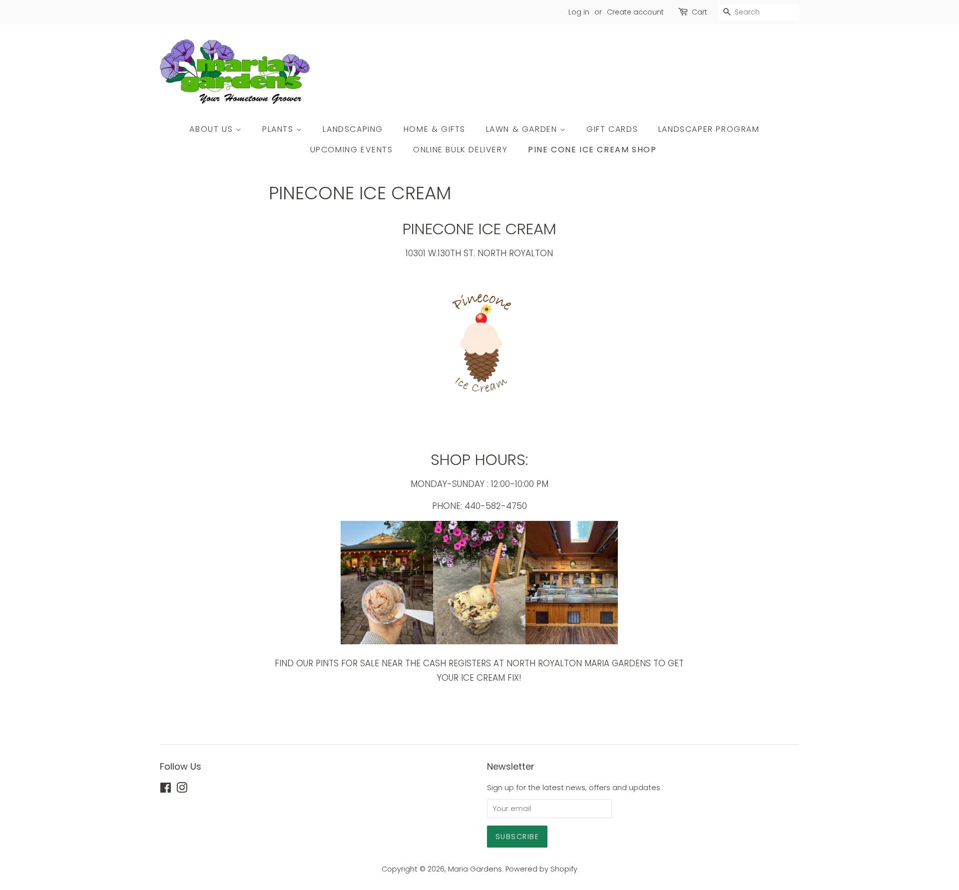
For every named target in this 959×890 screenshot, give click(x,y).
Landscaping (353, 129)
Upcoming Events (351, 149)
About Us (212, 129)
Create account (635, 12)
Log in (578, 12)
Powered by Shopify (541, 869)
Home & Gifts (435, 129)
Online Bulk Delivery (460, 149)
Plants (279, 129)
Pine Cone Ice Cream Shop (592, 149)
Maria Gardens (475, 869)
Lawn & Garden (523, 129)
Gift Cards (612, 129)
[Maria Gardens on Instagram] (181, 790)
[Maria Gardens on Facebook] (165, 790)
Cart (699, 12)
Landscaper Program (709, 129)
